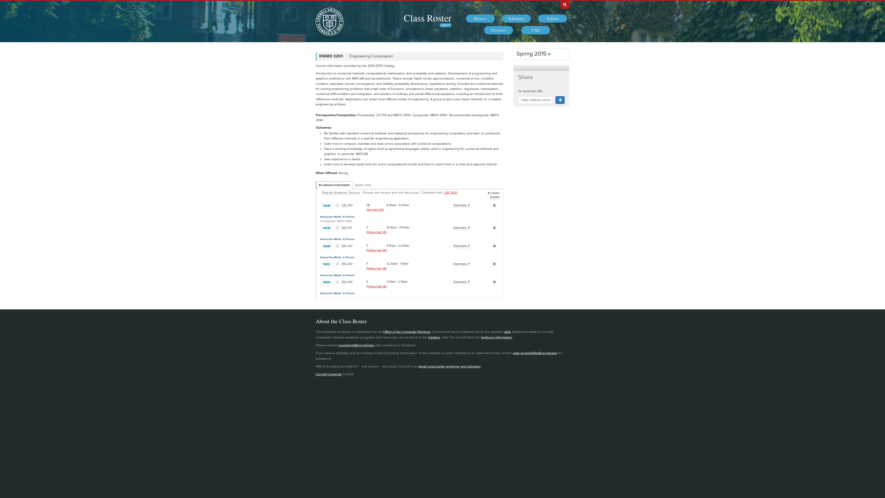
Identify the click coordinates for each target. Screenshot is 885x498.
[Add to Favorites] (337, 205)
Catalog (434, 337)
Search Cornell (564, 4)
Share (525, 77)
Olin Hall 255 (375, 210)
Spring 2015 (532, 53)
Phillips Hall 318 (376, 232)
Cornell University (329, 374)
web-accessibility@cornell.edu (535, 353)
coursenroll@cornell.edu (356, 345)
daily (507, 332)
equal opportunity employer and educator (449, 366)
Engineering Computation (371, 56)
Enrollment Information (334, 185)
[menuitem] (480, 19)
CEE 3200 (450, 193)
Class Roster (427, 17)
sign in (445, 25)
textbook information (496, 337)
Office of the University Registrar (407, 332)
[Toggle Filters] (541, 68)
